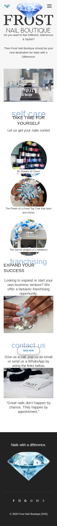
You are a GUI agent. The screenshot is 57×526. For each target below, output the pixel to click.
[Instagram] (19, 500)
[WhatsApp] (31, 500)
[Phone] (43, 500)
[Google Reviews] (25, 500)
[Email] (37, 500)
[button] (28, 350)
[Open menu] (49, 6)
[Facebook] (13, 500)
